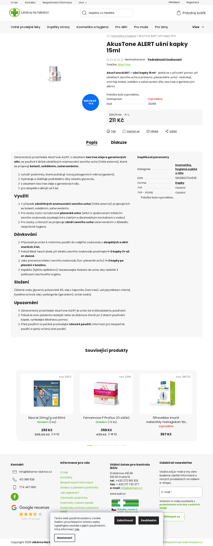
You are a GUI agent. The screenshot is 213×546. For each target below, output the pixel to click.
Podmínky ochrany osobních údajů (79, 509)
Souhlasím (148, 520)
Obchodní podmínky (74, 498)
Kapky (179, 183)
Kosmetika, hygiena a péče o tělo (186, 169)
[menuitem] (25, 27)
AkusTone (124, 64)
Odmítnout (125, 520)
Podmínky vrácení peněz (76, 503)
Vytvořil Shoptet (164, 542)
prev (13, 407)
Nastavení (64, 538)
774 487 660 (27, 487)
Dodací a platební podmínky (79, 487)
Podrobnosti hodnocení (165, 59)
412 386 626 (27, 479)
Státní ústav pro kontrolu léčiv (130, 466)
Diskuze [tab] (119, 142)
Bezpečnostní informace (57, 2)
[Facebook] (15, 497)
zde (77, 529)
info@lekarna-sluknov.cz (35, 472)
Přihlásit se (172, 517)
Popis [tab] (91, 142)
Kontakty (30, 2)
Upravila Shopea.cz (189, 542)
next (199, 407)
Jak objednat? (69, 493)
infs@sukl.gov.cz (131, 488)
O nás (14, 2)
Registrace (193, 2)
